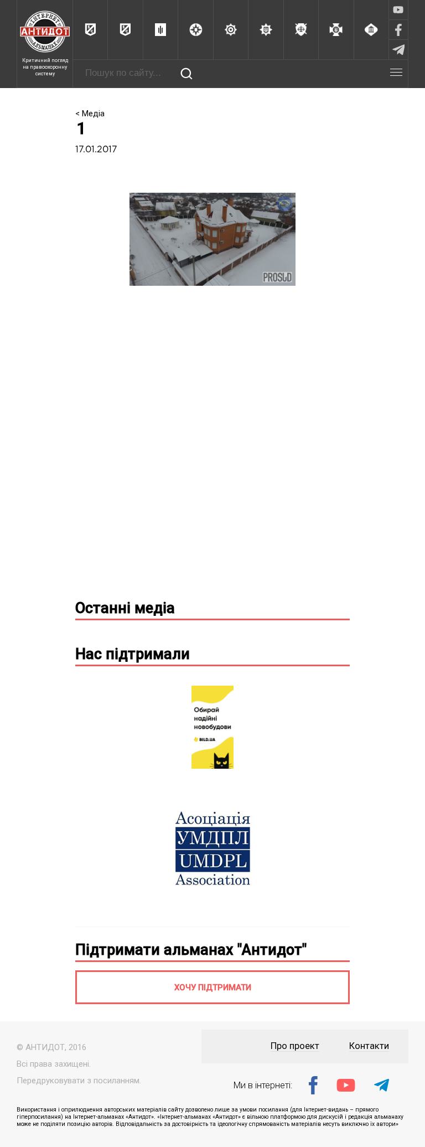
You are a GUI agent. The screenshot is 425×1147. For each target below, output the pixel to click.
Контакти (369, 1046)
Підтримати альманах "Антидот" (191, 950)
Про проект (295, 1046)
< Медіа (90, 114)
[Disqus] (212, 446)
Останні (125, 608)
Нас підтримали (132, 654)
